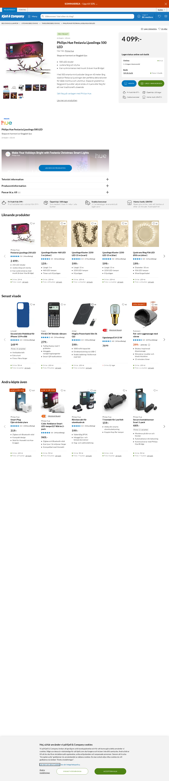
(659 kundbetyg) (151, 340)
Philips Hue (69, 51)
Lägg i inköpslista (150, 29)
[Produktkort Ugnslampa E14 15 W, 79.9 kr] (115, 315)
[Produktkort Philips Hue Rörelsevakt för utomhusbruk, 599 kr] (84, 400)
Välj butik (25, 282)
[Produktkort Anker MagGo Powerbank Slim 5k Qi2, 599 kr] (84, 315)
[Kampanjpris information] (149, 345)
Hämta (131, 83)
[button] (6, 88)
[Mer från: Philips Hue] (7, 123)
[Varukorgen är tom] (166, 16)
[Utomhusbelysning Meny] (40, 23)
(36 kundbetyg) (59, 259)
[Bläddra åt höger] (164, 256)
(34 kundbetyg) (59, 433)
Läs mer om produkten (67, 100)
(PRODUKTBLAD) (115, 330)
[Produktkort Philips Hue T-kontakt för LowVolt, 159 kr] (115, 400)
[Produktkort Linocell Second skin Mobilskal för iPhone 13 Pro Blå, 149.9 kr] (23, 315)
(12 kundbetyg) (151, 259)
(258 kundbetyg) (29, 426)
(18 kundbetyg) (90, 340)
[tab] (9, 10)
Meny (34, 16)
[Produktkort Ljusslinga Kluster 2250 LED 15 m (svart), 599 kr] (84, 233)
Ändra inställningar (45, 771)
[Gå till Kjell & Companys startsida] (14, 16)
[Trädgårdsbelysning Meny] (61, 23)
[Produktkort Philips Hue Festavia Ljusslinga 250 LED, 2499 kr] (23, 233)
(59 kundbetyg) (59, 337)
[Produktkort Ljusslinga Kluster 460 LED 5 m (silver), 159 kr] (54, 233)
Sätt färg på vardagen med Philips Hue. (74, 93)
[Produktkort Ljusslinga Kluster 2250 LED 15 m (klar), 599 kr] (115, 233)
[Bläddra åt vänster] (5, 256)
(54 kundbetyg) (90, 426)
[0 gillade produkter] (159, 16)
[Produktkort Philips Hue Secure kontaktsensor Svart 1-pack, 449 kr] (145, 400)
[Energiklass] (104, 330)
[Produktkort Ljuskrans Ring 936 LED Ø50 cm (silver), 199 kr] (145, 233)
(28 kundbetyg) (120, 259)
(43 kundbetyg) (120, 341)
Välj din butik (128, 73)
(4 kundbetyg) (28, 256)
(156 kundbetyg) (29, 340)
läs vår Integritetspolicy (70, 764)
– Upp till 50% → (81, 3)
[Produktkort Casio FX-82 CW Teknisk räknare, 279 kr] (54, 315)
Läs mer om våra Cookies (50, 764)
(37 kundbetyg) (90, 259)
